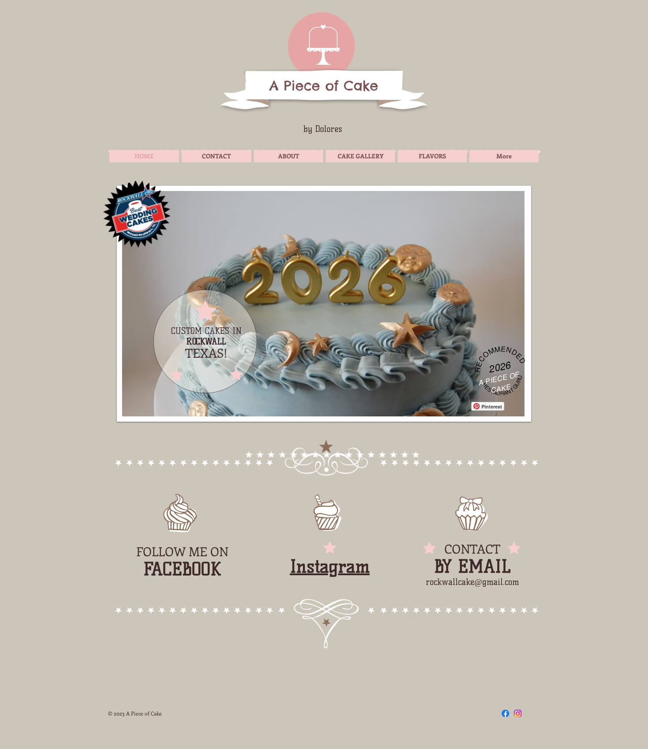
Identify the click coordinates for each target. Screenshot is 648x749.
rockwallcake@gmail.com (472, 582)
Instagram (330, 566)
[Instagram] (518, 713)
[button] (324, 304)
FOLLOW (161, 551)
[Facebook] (505, 713)
